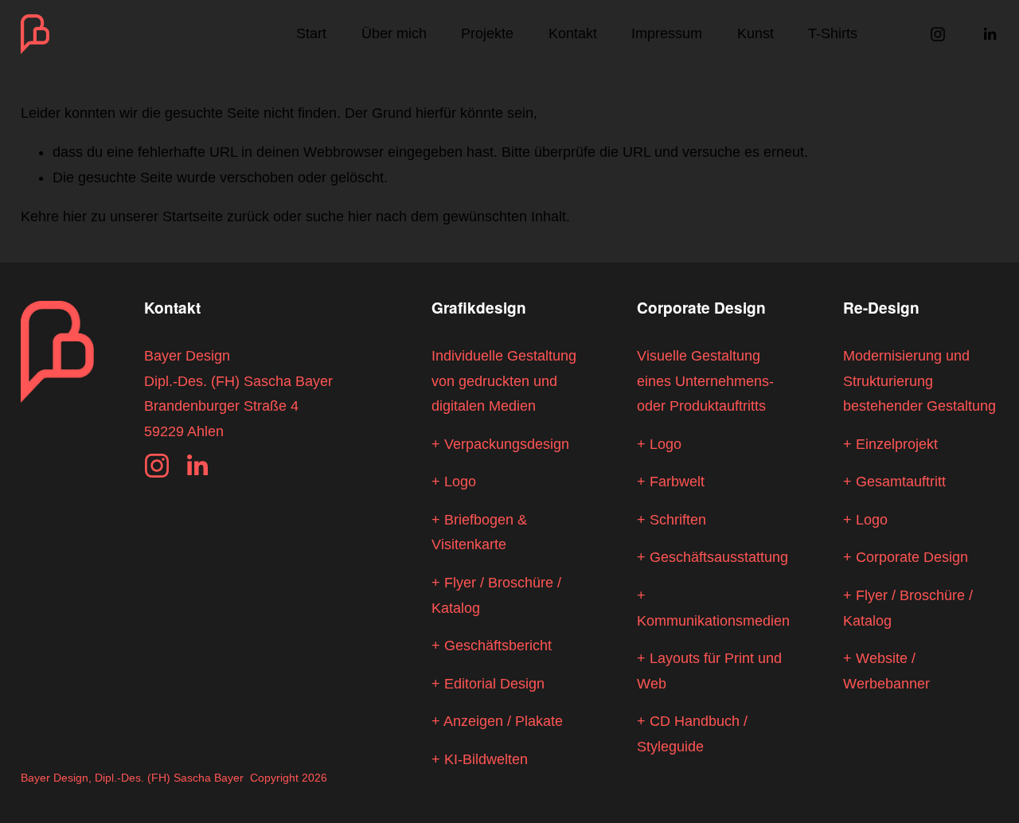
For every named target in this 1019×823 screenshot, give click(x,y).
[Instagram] (938, 34)
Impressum (666, 33)
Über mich (394, 33)
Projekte (487, 33)
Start (311, 33)
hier (75, 216)
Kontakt (573, 33)
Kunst (755, 33)
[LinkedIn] (989, 34)
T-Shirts (832, 33)
